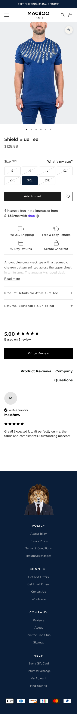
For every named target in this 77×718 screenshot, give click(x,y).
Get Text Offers (38, 577)
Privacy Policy (39, 541)
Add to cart (33, 196)
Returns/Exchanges (38, 556)
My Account (38, 678)
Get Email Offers (38, 584)
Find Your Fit (38, 686)
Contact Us (38, 592)
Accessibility (38, 534)
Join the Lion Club (38, 635)
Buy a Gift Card (38, 663)
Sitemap (38, 642)
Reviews (38, 620)
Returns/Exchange (38, 671)
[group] (38, 334)
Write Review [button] (38, 353)
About (38, 628)
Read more (12, 279)
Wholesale (38, 599)
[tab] (36, 372)
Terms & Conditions (38, 548)
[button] (68, 196)
